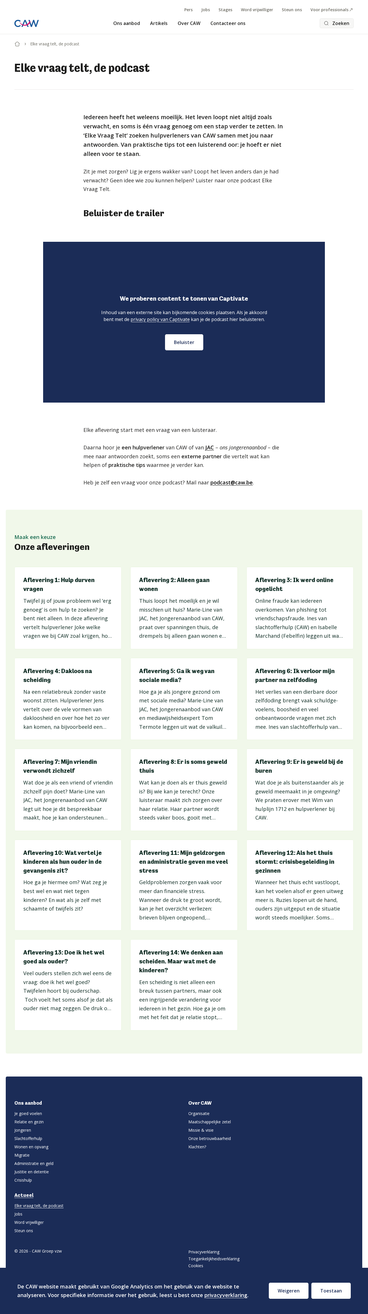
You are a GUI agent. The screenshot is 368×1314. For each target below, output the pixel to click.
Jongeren (22, 1130)
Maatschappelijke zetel (209, 1121)
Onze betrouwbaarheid (209, 1138)
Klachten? (197, 1146)
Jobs (205, 9)
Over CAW (189, 23)
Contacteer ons (228, 23)
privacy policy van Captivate (160, 319)
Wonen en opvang (31, 1146)
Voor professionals (329, 9)
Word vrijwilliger (257, 9)
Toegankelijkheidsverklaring (213, 1258)
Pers (188, 9)
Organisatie (199, 1113)
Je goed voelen (28, 1113)
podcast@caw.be (231, 482)
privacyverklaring (225, 1295)
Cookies (195, 1265)
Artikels (159, 23)
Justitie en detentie (31, 1171)
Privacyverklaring (203, 1252)
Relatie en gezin (29, 1121)
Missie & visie (201, 1130)
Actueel (23, 1195)
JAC (209, 447)
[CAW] (26, 23)
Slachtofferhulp (28, 1138)
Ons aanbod (126, 23)
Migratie (22, 1155)
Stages (225, 9)
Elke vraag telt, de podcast (39, 1205)
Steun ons (292, 9)
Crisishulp (23, 1180)
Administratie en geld (33, 1163)
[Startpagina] (17, 43)
